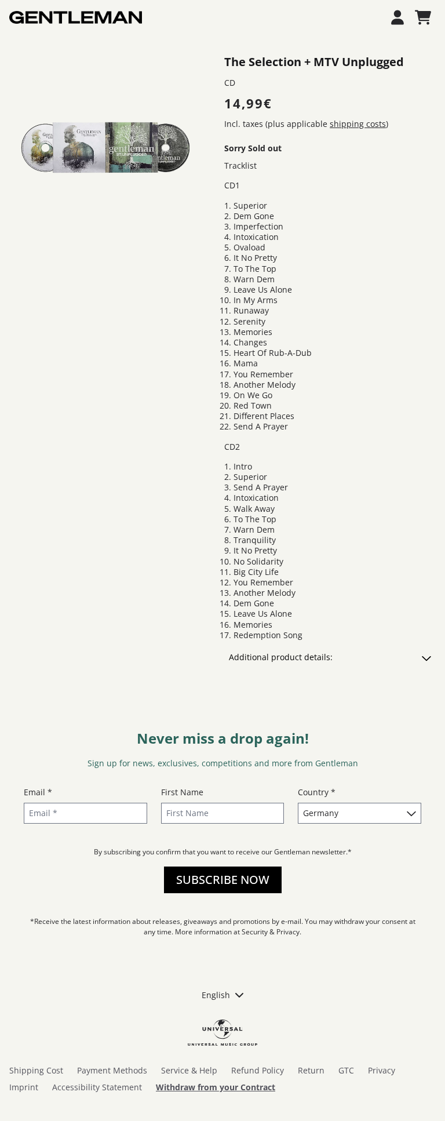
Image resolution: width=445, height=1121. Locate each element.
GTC (346, 1070)
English (216, 994)
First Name (182, 792)
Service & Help (189, 1070)
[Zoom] (105, 149)
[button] (330, 657)
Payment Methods (112, 1070)
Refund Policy (257, 1070)
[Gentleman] (75, 17)
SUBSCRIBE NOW (222, 879)
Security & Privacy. (271, 932)
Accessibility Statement (97, 1087)
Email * (38, 792)
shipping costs (358, 124)
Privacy (381, 1070)
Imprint (23, 1087)
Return (311, 1070)
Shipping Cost (36, 1070)
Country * (316, 792)
